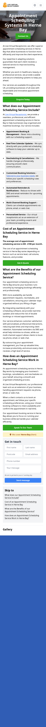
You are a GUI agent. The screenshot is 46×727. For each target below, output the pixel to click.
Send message (23, 480)
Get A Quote (23, 263)
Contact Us (23, 36)
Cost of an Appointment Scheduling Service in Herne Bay (20, 503)
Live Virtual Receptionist (16, 114)
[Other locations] (34, 5)
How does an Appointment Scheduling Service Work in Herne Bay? (22, 517)
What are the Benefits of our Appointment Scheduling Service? (20, 510)
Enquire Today (23, 99)
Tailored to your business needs (20, 176)
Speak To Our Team (23, 427)
